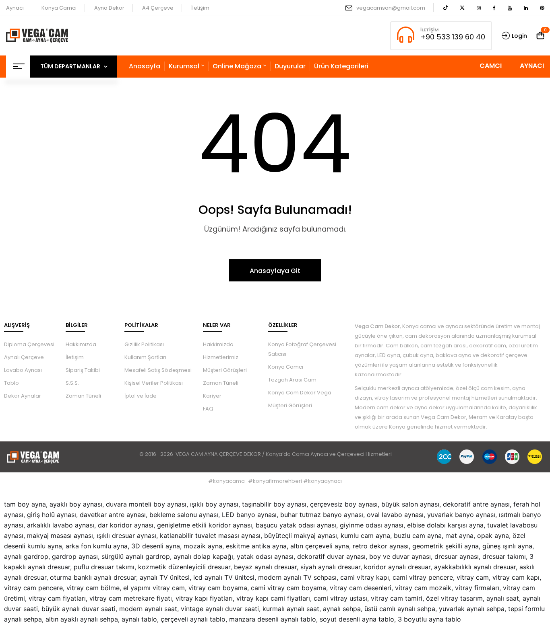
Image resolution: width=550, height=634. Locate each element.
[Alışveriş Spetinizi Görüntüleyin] (540, 35)
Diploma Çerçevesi (29, 344)
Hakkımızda (81, 344)
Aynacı (15, 8)
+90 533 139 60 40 (452, 37)
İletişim (200, 8)
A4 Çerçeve (158, 8)
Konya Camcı (59, 8)
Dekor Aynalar (22, 396)
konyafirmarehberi (277, 481)
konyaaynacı (325, 481)
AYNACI (532, 65)
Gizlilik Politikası (144, 344)
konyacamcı (229, 481)
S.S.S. (72, 383)
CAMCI (491, 65)
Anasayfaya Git (275, 270)
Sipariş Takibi (83, 370)
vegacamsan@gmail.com (390, 8)
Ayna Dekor (109, 8)
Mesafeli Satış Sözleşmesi (158, 370)
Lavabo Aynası (23, 370)
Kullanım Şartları (145, 357)
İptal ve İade (140, 396)
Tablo (11, 383)
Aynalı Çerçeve (24, 357)
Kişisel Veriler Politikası (153, 383)
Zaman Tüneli (83, 396)
